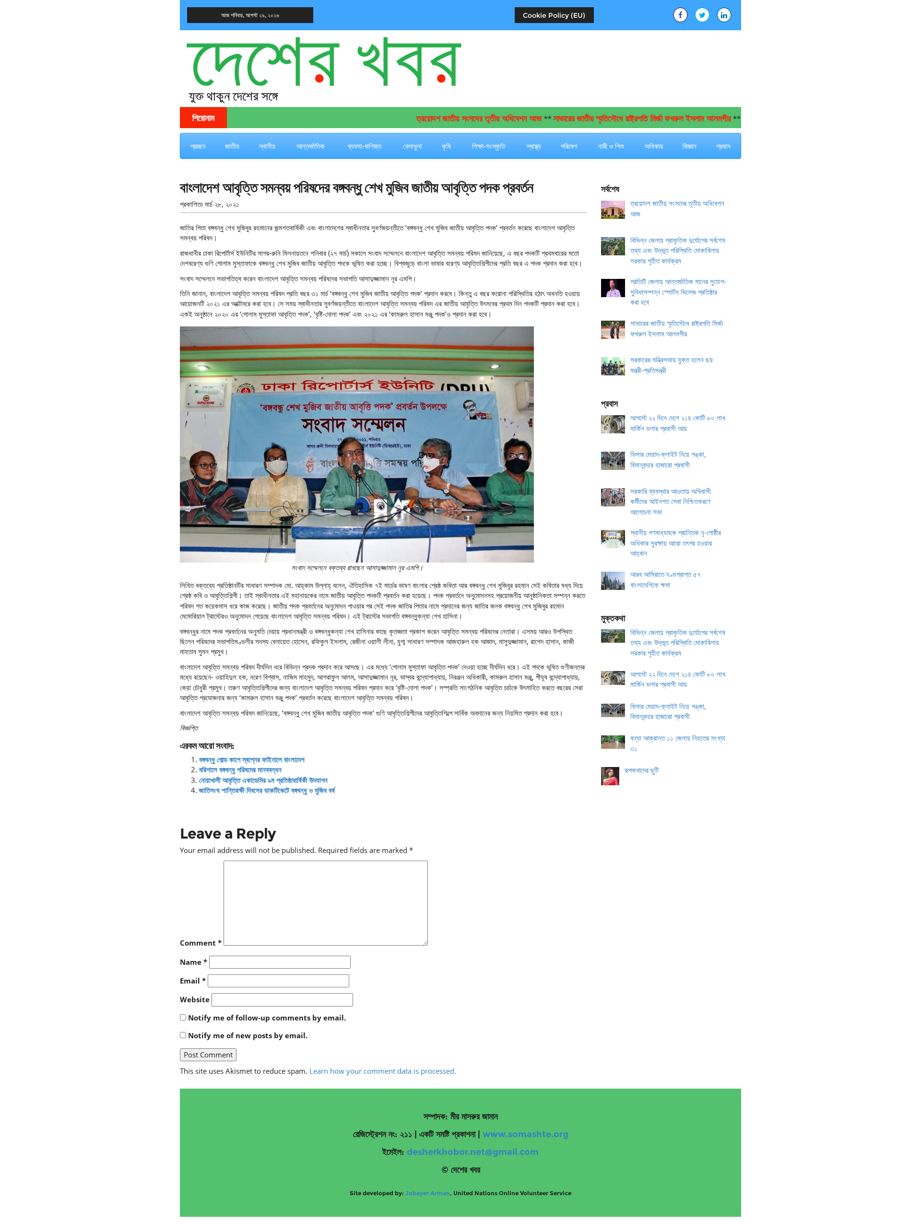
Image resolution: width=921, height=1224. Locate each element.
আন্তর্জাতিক (310, 146)
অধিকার (654, 146)
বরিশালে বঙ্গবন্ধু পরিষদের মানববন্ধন (240, 769)
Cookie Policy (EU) (554, 15)
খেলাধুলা (412, 146)
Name (193, 962)
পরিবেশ (569, 146)
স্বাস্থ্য (534, 146)
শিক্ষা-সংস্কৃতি (488, 146)
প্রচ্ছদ (197, 146)
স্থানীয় (267, 146)
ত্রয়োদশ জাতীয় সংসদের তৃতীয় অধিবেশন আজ (448, 118)
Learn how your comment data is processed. (382, 1071)
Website (195, 999)
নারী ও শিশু (611, 146)
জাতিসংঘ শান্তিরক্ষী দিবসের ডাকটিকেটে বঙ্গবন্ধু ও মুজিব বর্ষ (267, 790)
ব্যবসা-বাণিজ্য (364, 146)
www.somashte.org (525, 1134)
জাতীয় (232, 146)
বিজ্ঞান (690, 146)
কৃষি (446, 146)
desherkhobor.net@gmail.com (473, 1152)
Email (193, 980)
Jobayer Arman (427, 1193)
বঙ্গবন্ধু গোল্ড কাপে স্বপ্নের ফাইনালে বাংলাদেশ (252, 759)
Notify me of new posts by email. (247, 1035)
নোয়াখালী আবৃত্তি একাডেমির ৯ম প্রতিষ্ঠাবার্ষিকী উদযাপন (263, 780)
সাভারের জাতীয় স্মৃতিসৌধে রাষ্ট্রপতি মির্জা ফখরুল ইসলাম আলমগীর (611, 118)
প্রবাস (723, 146)
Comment (201, 943)
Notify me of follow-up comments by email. (267, 1017)
